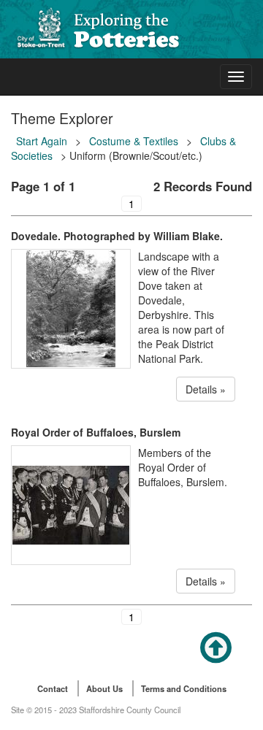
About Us (104, 688)
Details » (206, 389)
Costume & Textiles (133, 141)
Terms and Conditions (183, 688)
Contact (52, 688)
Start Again (41, 141)
